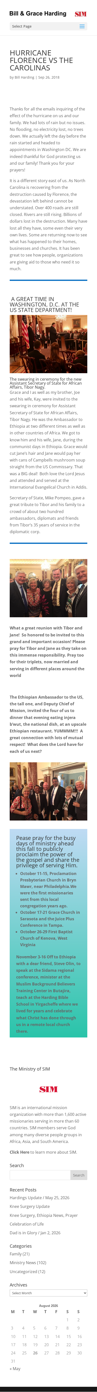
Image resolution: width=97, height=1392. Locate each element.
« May (15, 1368)
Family (16, 1254)
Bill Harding (24, 77)
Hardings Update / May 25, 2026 (39, 1197)
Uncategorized (23, 1271)
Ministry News (23, 1262)
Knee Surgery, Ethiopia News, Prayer (44, 1215)
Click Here (19, 1152)
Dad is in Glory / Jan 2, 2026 (35, 1233)
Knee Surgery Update (30, 1206)
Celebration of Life (27, 1224)
